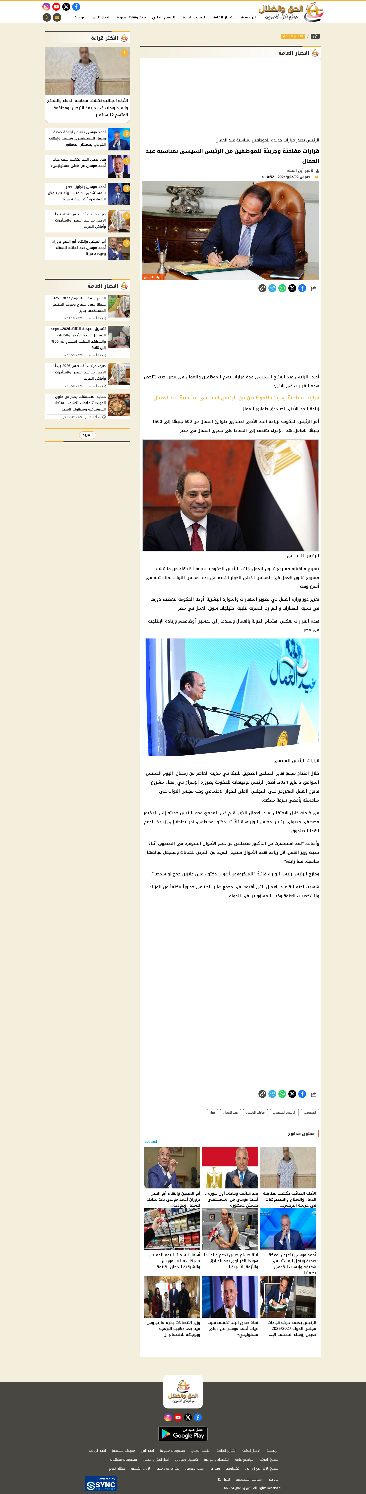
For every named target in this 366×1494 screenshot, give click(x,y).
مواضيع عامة (244, 1459)
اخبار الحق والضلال (156, 1459)
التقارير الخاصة (194, 17)
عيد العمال (276, 887)
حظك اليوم (117, 1468)
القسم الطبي (164, 17)
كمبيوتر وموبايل (186, 1459)
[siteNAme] (291, 12)
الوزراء (155, 887)
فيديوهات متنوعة (131, 17)
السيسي (310, 1112)
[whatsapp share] (282, 288)
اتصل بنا (224, 1479)
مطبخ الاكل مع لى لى (261, 1468)
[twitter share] (292, 288)
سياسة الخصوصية (249, 1479)
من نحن (273, 1479)
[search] (46, 17)
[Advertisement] (230, 98)
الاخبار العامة (224, 17)
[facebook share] (302, 288)
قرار (212, 1112)
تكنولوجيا (232, 1468)
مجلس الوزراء (259, 822)
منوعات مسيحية (123, 1450)
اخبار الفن (101, 17)
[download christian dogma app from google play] (183, 1433)
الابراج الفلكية (141, 1468)
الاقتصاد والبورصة (216, 1459)
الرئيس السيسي (284, 1112)
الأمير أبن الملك (301, 170)
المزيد (87, 435)
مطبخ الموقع (268, 1459)
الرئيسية (248, 17)
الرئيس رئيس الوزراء (287, 874)
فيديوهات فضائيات (123, 1459)
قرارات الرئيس (255, 1112)
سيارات (215, 1468)
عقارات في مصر (168, 1468)
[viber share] (272, 288)
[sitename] (183, 1391)
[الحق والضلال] (315, 36)
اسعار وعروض (194, 1468)
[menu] (57, 17)
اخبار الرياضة (97, 1450)
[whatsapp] (262, 288)
